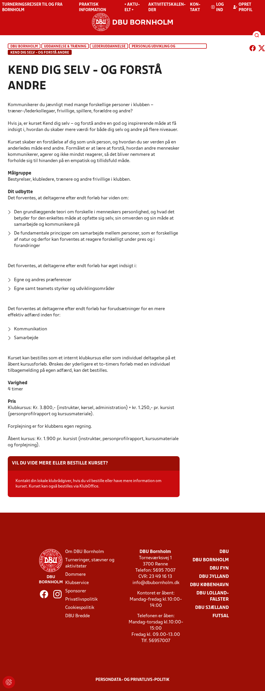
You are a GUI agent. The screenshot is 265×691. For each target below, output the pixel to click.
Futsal (220, 616)
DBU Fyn (219, 568)
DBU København (209, 585)
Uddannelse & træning (65, 46)
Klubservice (77, 583)
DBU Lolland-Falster (212, 596)
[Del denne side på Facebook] (252, 49)
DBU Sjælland (212, 608)
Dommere (75, 574)
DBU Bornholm (24, 46)
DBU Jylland (214, 576)
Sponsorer (75, 591)
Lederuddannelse (109, 46)
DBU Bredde (77, 616)
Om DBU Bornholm (84, 552)
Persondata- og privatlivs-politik (132, 680)
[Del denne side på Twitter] (261, 49)
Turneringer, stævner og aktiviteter (89, 563)
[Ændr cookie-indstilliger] (9, 682)
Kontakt (195, 7)
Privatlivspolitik (81, 599)
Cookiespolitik (79, 608)
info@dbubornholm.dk (155, 583)
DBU (224, 552)
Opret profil (245, 7)
